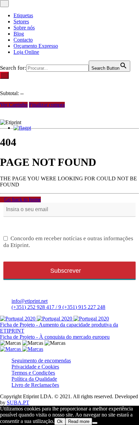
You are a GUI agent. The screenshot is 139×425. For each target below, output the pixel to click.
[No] (95, 423)
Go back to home (22, 199)
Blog (18, 34)
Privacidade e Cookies (35, 367)
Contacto (23, 40)
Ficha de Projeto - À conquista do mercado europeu (55, 337)
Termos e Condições (33, 373)
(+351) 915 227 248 (83, 307)
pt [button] (29, 128)
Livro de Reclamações (35, 385)
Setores (21, 21)
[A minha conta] (2, 116)
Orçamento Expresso (35, 46)
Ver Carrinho (14, 105)
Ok (60, 421)
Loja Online (26, 52)
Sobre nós (24, 27)
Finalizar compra (47, 105)
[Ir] (4, 75)
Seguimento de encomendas (41, 360)
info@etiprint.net (29, 301)
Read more (78, 421)
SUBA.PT (18, 402)
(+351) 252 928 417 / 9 (36, 307)
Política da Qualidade (34, 379)
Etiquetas (23, 15)
